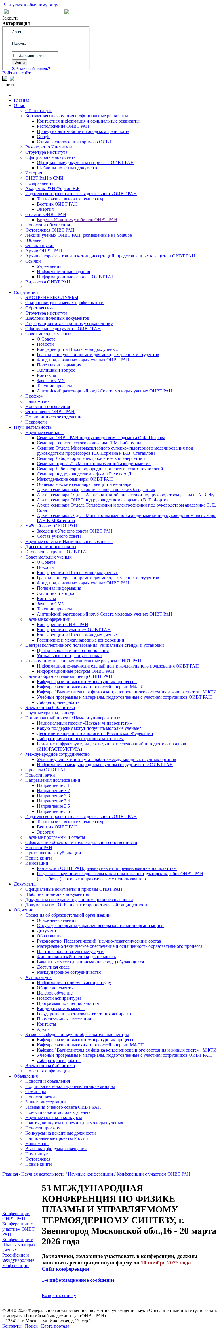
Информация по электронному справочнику (69, 323)
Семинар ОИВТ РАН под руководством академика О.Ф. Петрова (101, 437)
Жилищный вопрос (56, 370)
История (33, 172)
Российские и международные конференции (80, 640)
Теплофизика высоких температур (70, 198)
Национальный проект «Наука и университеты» (73, 717)
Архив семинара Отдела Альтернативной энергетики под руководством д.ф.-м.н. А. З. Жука (128, 494)
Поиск (31, 1326)
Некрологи (36, 422)
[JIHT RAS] (12, 79)
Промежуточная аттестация (64, 1018)
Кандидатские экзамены (61, 1008)
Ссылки (33, 261)
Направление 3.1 (53, 785)
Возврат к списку (59, 1295)
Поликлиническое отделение (53, 416)
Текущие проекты (54, 385)
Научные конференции (48, 619)
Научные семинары (44, 432)
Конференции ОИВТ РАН (62, 624)
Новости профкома (44, 1127)
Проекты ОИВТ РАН (46, 769)
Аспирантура (38, 977)
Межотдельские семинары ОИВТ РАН (75, 479)
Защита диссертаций (45, 1101)
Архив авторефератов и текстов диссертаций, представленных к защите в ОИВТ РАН (110, 255)
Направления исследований (52, 780)
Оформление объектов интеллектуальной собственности (81, 842)
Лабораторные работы (59, 702)
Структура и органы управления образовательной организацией (100, 925)
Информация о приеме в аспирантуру (74, 982)
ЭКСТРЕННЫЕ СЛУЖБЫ (51, 297)
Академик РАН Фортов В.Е (52, 188)
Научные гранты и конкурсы (53, 1117)
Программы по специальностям (68, 1003)
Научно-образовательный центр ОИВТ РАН (68, 676)
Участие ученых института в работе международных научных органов (106, 759)
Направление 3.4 (53, 800)
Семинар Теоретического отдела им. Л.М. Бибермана (89, 442)
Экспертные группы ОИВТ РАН (57, 551)
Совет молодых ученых (48, 333)
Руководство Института (48, 146)
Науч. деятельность (33, 427)
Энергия (45, 209)
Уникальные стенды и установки (69, 655)
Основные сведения (56, 920)
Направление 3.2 (53, 790)
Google (43, 136)
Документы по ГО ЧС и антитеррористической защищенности (87, 904)
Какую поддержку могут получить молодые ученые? (89, 728)
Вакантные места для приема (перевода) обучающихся (90, 961)
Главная (21, 100)
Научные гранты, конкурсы (52, 712)
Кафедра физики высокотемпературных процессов (87, 681)
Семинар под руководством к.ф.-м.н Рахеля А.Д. (84, 473)
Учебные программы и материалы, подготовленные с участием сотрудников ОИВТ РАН (124, 697)
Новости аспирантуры (59, 998)
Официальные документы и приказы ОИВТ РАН (85, 162)
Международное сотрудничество (57, 754)
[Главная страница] (66, 12)
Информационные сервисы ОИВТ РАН (76, 276)
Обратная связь (40, 307)
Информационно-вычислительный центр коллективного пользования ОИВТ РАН (118, 665)
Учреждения (49, 266)
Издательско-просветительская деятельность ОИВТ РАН (81, 193)
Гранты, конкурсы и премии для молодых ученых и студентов (98, 354)
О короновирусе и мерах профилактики (64, 302)
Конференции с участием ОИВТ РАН (74, 629)
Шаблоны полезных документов (69, 167)
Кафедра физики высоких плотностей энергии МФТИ (90, 686)
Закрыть (10, 18)
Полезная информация (59, 364)
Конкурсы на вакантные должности (60, 1133)
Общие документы (55, 987)
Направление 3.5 (53, 806)
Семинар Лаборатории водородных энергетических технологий (100, 468)
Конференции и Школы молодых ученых (77, 349)
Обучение (23, 909)
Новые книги (38, 858)
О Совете (46, 338)
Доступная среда (53, 967)
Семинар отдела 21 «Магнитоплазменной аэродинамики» (94, 463)
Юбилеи (33, 240)
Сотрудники (26, 292)
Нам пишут (36, 1153)
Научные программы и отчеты (55, 837)
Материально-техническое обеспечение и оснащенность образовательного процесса (119, 946)
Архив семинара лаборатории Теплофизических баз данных (96, 489)
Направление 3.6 (53, 811)
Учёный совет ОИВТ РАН (51, 525)
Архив (43, 1029)
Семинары (35, 1091)
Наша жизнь (37, 401)
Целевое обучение (55, 992)
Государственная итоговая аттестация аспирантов (86, 1013)
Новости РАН (38, 847)
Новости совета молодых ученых (58, 1112)
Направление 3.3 (53, 795)
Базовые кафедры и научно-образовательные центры (77, 1034)
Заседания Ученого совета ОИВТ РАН (75, 531)
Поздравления (39, 183)
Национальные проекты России (56, 1138)
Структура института (46, 152)
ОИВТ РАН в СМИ (44, 178)
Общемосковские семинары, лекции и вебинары (84, 484)
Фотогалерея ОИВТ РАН (50, 230)
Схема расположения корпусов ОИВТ (74, 141)
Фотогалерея (37, 1159)
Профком (34, 396)
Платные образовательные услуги (70, 951)
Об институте (38, 110)
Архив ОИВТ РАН (43, 250)
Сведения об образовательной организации (68, 915)
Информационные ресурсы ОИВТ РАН (76, 671)
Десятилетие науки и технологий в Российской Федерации (95, 733)
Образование (49, 935)
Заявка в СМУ (51, 380)
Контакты (46, 375)
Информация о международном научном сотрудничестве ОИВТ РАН (105, 764)
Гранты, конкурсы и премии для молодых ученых (74, 1122)
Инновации (36, 863)
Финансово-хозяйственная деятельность (76, 956)
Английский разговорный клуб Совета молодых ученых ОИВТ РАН (104, 390)
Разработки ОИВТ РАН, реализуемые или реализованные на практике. (107, 868)
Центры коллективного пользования (73, 650)
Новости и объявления (47, 224)
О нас (19, 105)
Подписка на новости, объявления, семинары (70, 1086)
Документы (25, 883)
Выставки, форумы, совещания (56, 1148)
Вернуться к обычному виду (30, 4)
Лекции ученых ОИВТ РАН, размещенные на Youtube (78, 235)
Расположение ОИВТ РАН (63, 126)
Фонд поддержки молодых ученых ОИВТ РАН (83, 359)
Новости (45, 344)
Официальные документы (51, 157)
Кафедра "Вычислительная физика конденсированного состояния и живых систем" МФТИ (127, 691)
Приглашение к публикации (53, 852)
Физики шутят (39, 245)
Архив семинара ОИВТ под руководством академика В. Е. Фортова (104, 499)
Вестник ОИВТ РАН (57, 204)
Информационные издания (63, 271)
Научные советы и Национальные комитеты (69, 541)
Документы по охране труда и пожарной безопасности (79, 899)
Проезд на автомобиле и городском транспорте (83, 131)
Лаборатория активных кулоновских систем (80, 738)
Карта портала (55, 1326)
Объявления (26, 1076)
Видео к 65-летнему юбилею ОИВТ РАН (77, 219)
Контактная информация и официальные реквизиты (76, 115)
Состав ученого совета (59, 536)
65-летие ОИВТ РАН (45, 214)
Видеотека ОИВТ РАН (47, 281)
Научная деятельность (42, 1174)
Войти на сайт (16, 72)
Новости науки (40, 774)
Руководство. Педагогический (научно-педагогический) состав (99, 941)
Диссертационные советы (50, 546)
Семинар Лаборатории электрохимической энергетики (91, 458)
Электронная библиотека (50, 707)
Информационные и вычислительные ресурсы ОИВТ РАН (83, 660)
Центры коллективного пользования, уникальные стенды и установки (94, 645)
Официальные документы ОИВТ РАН (63, 328)
